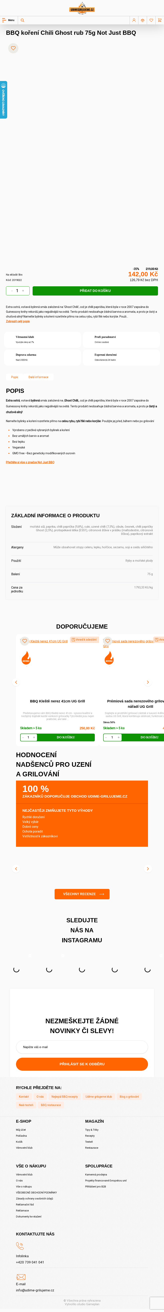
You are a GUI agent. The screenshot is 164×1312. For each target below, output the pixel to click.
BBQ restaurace (51, 1105)
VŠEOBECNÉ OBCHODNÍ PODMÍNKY (36, 1192)
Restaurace (91, 1147)
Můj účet (21, 1129)
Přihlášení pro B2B (95, 1186)
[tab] (14, 377)
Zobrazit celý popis (18, 321)
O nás (40, 1096)
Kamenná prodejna (96, 1174)
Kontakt (24, 1096)
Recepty (90, 1135)
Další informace (38, 377)
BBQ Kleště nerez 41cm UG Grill (57, 701)
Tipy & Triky (91, 1129)
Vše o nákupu (24, 1186)
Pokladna (21, 1135)
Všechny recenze (79, 894)
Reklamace (22, 1210)
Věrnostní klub (24, 1147)
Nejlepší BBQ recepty (65, 1096)
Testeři (89, 1141)
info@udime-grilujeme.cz (35, 1290)
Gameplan (92, 1304)
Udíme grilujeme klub (99, 1096)
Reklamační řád (25, 1204)
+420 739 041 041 (30, 1262)
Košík (19, 1141)
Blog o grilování (129, 1096)
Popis (14, 377)
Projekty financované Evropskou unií (106, 1180)
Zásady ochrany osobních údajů (34, 1198)
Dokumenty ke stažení (28, 1216)
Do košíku (66, 737)
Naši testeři (26, 1105)
